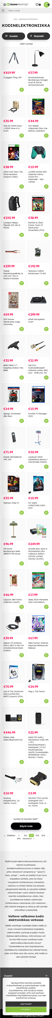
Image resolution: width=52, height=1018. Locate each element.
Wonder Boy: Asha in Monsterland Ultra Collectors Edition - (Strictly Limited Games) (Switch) (37, 554)
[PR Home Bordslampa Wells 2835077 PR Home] (13, 530)
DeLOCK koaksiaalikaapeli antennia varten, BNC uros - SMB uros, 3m (38, 369)
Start (15, 19)
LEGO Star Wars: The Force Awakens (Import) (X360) (13, 174)
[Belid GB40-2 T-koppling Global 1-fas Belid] (13, 346)
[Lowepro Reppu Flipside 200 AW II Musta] (13, 203)
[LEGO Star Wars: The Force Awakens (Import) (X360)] (13, 152)
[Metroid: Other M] (13, 484)
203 (37, 835)
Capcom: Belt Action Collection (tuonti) (12, 600)
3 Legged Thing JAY (12, 77)
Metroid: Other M (11, 503)
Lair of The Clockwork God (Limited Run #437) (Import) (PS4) (13, 694)
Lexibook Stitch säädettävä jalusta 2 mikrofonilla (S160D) (37, 459)
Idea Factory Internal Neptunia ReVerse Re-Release (38, 645)
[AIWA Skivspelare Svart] (38, 300)
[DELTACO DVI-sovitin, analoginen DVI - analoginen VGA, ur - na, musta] (38, 779)
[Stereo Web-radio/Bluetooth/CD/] (13, 718)
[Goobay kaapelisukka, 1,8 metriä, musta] (13, 779)
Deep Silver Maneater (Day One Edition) (38, 600)
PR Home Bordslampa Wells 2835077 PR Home (11, 551)
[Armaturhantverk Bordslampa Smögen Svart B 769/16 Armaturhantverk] (38, 58)
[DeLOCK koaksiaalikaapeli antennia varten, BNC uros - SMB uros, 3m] (38, 346)
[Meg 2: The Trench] (38, 672)
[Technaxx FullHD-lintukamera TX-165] (38, 252)
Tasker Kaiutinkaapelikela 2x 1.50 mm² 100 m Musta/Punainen (13, 275)
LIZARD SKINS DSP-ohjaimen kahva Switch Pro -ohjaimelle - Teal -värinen (37, 177)
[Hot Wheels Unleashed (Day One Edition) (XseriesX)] (38, 107)
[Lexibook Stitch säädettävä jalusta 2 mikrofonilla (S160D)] (38, 438)
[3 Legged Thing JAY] (13, 58)
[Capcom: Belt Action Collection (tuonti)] (13, 580)
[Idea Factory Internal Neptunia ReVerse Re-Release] (38, 624)
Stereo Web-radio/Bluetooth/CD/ (13, 738)
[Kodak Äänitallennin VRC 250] (13, 438)
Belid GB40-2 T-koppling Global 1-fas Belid (13, 368)
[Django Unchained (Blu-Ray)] (13, 394)
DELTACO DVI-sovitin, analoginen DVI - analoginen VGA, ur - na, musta (38, 802)
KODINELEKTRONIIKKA (28, 19)
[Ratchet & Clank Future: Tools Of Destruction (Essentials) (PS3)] (38, 203)
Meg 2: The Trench (36, 691)
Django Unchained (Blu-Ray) (11, 414)
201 (25, 835)
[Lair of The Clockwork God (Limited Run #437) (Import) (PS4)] (13, 672)
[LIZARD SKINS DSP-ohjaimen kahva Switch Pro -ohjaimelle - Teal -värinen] (38, 152)
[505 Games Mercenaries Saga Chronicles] (13, 300)
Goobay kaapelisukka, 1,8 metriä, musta (11, 800)
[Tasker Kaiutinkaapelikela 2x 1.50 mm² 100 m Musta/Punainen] (13, 252)
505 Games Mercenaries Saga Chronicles (11, 322)
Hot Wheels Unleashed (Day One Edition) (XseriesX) (37, 128)
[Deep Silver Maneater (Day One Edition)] (38, 580)
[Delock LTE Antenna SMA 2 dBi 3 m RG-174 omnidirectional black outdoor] (13, 624)
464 (19, 838)
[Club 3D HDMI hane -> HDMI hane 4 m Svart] (13, 107)
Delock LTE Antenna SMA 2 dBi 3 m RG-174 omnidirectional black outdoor (13, 647)
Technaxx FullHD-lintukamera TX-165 (37, 272)
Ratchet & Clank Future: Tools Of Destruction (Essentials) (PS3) (36, 226)
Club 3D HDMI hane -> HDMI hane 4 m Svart (13, 128)
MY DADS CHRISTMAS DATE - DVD (37, 505)
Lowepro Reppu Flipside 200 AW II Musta (11, 225)
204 (43, 835)
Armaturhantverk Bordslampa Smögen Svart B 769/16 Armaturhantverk (38, 81)
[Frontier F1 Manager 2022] (38, 394)
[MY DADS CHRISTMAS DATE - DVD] (38, 484)
